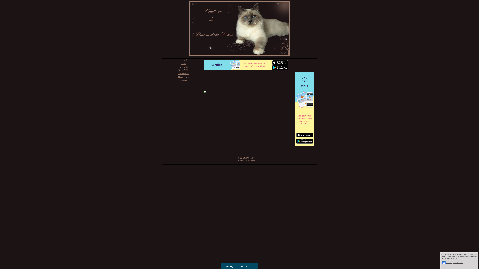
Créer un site (246, 266)
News (183, 63)
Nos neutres (183, 77)
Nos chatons (183, 73)
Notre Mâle (183, 70)
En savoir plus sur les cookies (454, 263)
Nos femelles (183, 67)
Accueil (183, 60)
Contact (183, 80)
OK (444, 263)
